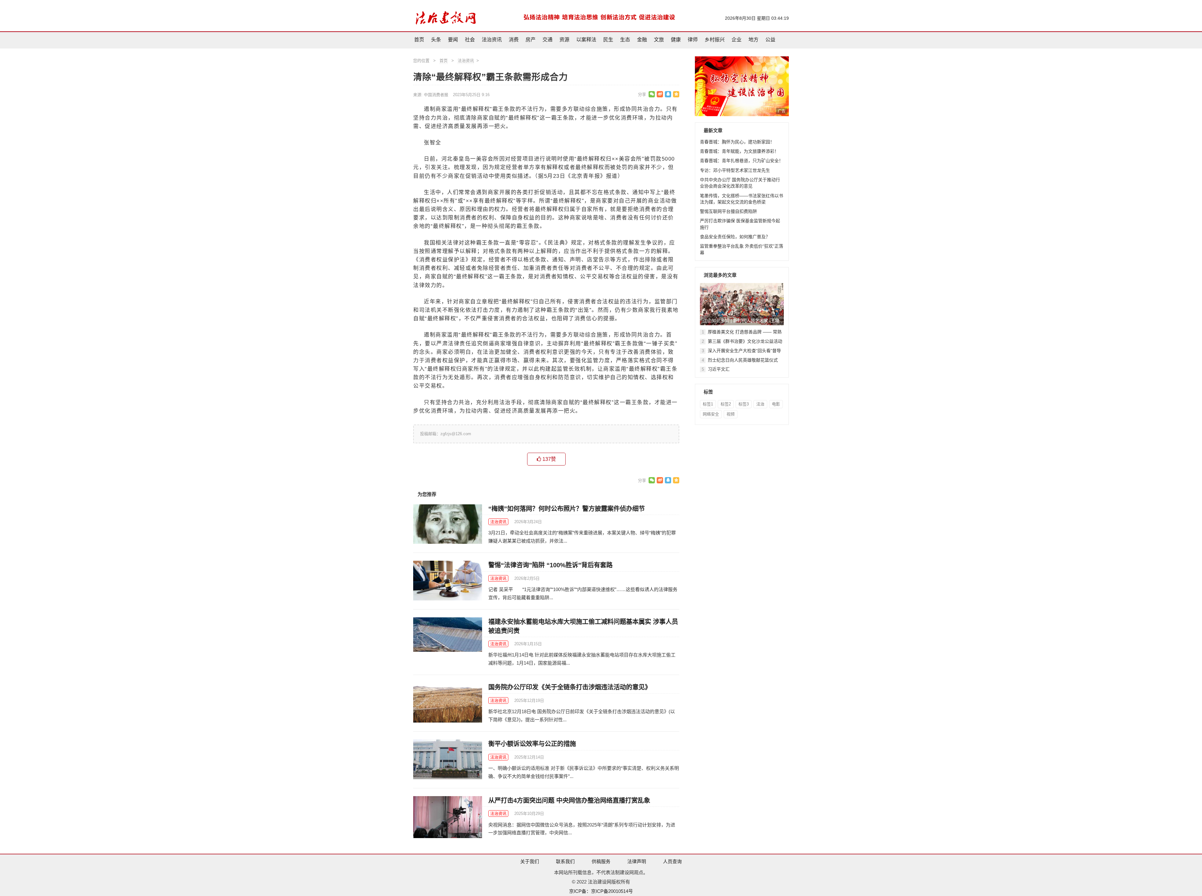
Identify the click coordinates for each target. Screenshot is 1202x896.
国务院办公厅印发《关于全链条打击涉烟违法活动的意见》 (569, 687)
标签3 (743, 404)
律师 (693, 39)
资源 (564, 39)
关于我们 (529, 861)
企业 (737, 39)
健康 (676, 39)
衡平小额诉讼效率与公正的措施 (532, 743)
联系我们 (565, 861)
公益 (770, 39)
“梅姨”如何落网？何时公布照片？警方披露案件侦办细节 (566, 508)
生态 (625, 39)
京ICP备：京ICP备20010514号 (601, 891)
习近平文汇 (719, 369)
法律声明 (636, 861)
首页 (419, 39)
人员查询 (672, 861)
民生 (608, 39)
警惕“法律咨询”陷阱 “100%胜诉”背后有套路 (550, 565)
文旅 (659, 39)
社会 (470, 39)
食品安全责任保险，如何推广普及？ (735, 236)
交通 (547, 39)
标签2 (726, 404)
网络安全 (711, 414)
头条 (436, 39)
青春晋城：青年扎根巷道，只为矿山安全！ (741, 160)
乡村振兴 (715, 39)
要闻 (453, 39)
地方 (753, 39)
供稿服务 (601, 861)
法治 (760, 404)
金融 (642, 39)
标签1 (708, 404)
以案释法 (586, 39)
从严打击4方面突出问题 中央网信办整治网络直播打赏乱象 (569, 800)
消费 (514, 39)
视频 (731, 414)
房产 (531, 39)
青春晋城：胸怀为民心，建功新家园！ (737, 141)
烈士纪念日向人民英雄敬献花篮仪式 (743, 360)
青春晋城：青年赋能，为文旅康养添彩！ (739, 151)
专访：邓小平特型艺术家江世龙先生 (735, 170)
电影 (776, 404)
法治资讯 (492, 39)
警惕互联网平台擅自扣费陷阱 (728, 211)
